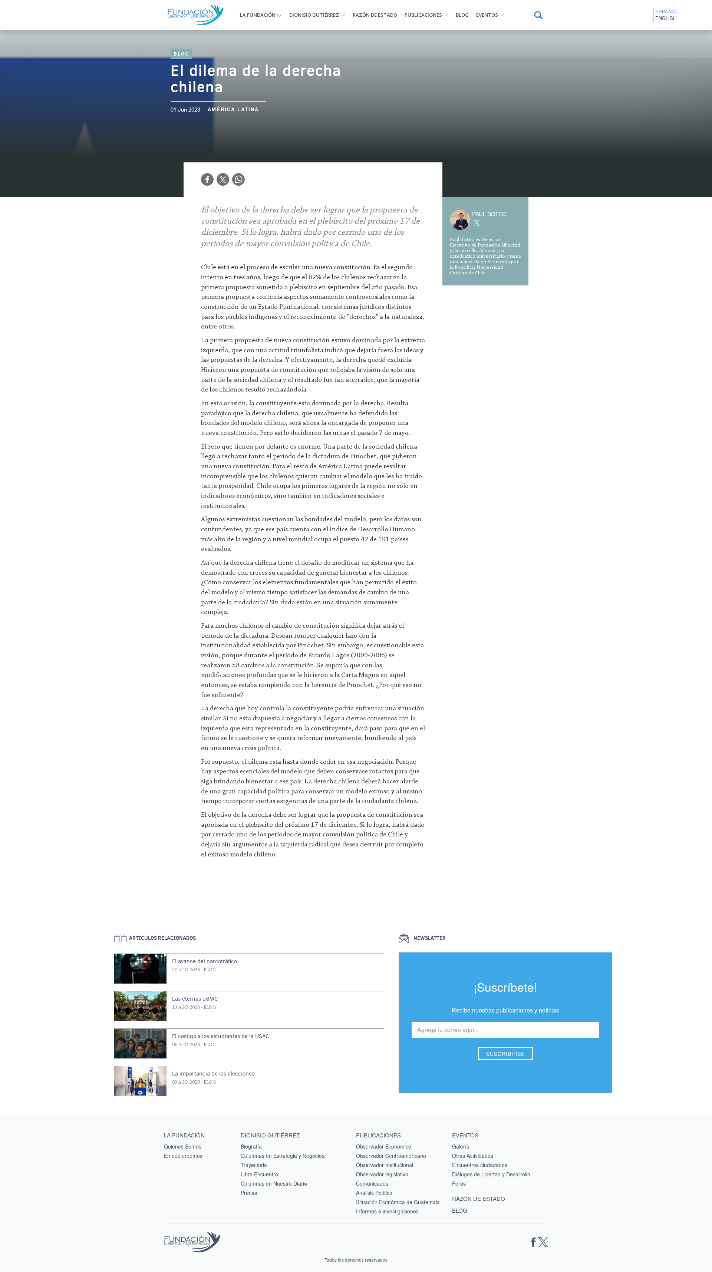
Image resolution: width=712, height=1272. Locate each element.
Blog (462, 14)
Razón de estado (375, 14)
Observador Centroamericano (391, 1155)
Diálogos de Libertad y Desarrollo (491, 1174)
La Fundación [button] (258, 14)
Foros (459, 1183)
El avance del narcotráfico (204, 961)
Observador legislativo (382, 1174)
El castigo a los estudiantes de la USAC (220, 1036)
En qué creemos (183, 1155)
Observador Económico (383, 1146)
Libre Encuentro (259, 1174)
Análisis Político (374, 1192)
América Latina (233, 109)
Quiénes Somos (182, 1146)
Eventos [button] (487, 14)
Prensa (249, 1192)
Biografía (251, 1146)
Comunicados (372, 1183)
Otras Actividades (472, 1155)
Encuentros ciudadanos (479, 1165)
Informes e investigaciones (387, 1211)
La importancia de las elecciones (213, 1073)
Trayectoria (254, 1165)
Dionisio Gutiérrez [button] (314, 14)
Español (666, 11)
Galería (460, 1146)
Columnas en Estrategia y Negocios (282, 1155)
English (665, 18)
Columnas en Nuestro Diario (274, 1183)
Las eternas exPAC (195, 998)
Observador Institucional (384, 1165)
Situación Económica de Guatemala (398, 1202)
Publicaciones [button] (423, 14)
